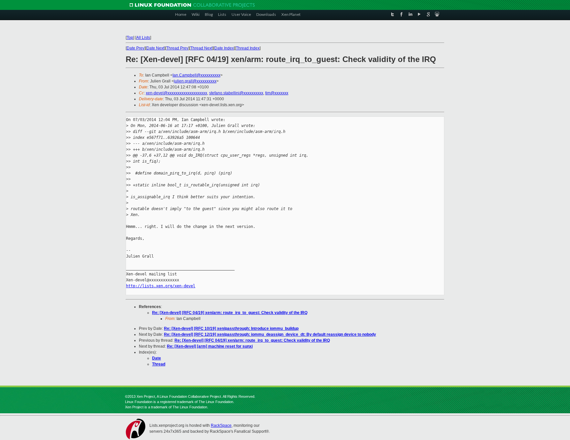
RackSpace (221, 425)
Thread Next (201, 48)
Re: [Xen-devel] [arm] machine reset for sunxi (210, 346)
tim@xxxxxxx (276, 93)
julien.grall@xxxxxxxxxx (195, 81)
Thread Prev (177, 48)
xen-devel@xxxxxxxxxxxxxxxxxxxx (176, 93)
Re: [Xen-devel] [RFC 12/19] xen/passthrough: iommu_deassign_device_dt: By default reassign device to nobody (270, 334)
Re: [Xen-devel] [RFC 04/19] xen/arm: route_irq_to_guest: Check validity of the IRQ (229, 312)
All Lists (143, 37)
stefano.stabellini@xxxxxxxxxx (236, 93)
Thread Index (248, 48)
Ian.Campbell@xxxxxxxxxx (196, 75)
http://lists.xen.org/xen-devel (160, 286)
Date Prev (135, 48)
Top (130, 37)
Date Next (155, 48)
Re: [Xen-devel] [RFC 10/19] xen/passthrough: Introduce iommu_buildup (231, 328)
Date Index (224, 48)
